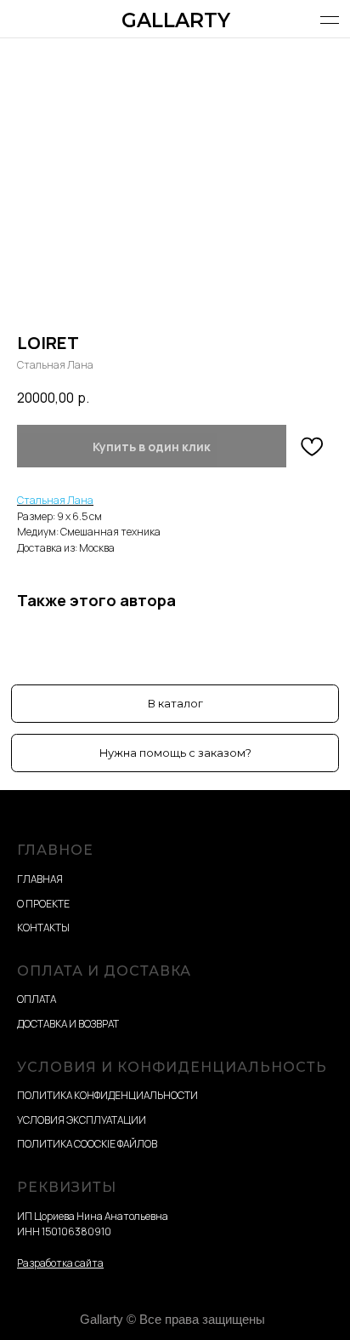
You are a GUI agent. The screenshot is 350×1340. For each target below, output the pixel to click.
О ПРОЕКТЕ (43, 903)
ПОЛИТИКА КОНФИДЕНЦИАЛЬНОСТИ (107, 1095)
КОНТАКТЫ (43, 927)
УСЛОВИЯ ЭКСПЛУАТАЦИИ (81, 1120)
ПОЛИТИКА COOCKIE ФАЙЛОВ (87, 1144)
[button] (175, 753)
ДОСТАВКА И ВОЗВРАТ (68, 1023)
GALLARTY (175, 20)
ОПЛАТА (36, 999)
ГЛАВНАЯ (40, 879)
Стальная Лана (55, 500)
